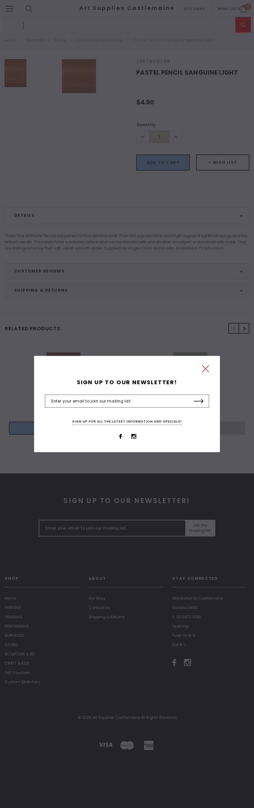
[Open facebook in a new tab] (120, 436)
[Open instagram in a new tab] (133, 436)
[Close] (205, 370)
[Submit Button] (199, 401)
